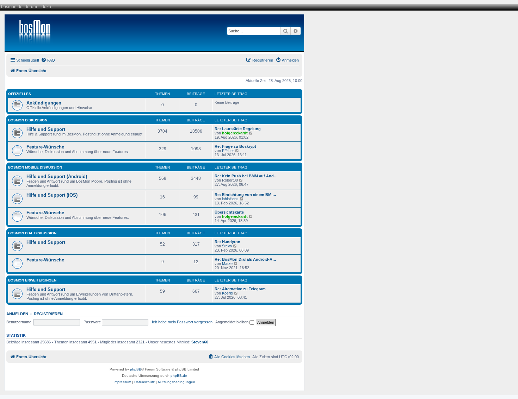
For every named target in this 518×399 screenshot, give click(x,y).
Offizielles (19, 94)
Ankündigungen (43, 103)
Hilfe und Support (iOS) (52, 195)
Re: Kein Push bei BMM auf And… (246, 176)
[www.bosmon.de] (32, 33)
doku (46, 6)
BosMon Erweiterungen (32, 280)
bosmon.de (12, 6)
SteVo (227, 246)
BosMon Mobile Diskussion (35, 167)
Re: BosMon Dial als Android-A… (245, 259)
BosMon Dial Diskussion (32, 233)
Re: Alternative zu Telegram (240, 289)
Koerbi (227, 293)
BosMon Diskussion (27, 120)
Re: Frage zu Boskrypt (235, 146)
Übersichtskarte (229, 212)
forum (31, 6)
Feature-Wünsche (45, 147)
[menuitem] (48, 60)
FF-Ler (228, 150)
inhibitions (230, 199)
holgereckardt (235, 133)
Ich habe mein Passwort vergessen (182, 322)
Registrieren (48, 314)
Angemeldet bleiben (232, 322)
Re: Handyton (227, 242)
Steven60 (199, 342)
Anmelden (17, 314)
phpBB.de (179, 376)
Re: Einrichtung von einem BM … (245, 194)
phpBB (135, 369)
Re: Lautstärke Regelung (238, 129)
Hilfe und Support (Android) (56, 176)
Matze (227, 263)
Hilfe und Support (45, 129)
